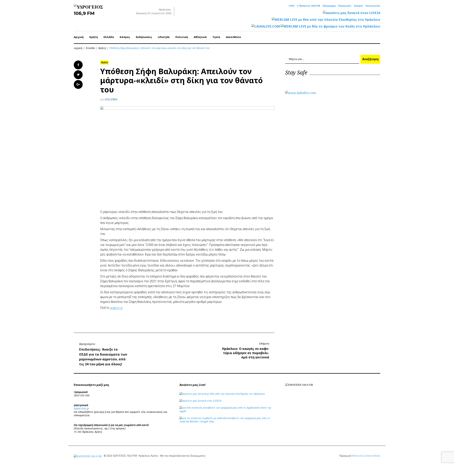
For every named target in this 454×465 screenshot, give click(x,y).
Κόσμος (125, 37)
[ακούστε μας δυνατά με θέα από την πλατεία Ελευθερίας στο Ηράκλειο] (222, 393)
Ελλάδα (109, 37)
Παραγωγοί (344, 5)
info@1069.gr (81, 408)
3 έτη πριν (111, 99)
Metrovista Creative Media (366, 455)
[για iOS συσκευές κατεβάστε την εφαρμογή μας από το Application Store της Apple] (227, 411)
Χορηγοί (358, 5)
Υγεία (216, 37)
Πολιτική (181, 37)
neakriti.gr (116, 308)
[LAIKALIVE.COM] (265, 26)
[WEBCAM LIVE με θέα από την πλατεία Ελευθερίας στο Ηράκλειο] (326, 19)
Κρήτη (93, 37)
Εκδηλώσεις (144, 37)
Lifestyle (164, 37)
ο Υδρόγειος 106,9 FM (308, 5)
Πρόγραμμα (329, 5)
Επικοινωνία (373, 5)
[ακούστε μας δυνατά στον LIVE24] (351, 13)
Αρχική (79, 37)
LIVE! (291, 5)
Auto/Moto (233, 37)
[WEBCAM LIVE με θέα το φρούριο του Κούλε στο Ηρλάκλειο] (330, 26)
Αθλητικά (200, 37)
